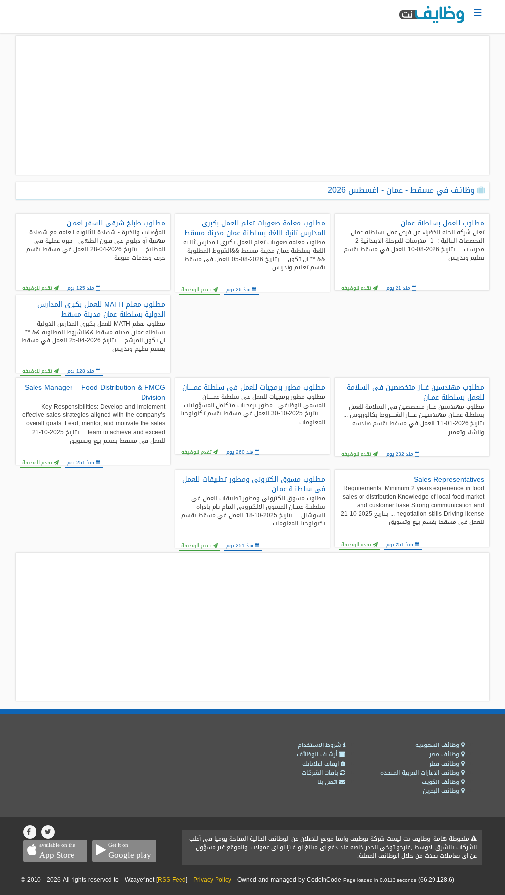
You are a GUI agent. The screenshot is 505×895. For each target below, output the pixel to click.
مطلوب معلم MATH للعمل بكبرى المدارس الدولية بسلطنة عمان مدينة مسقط (101, 310)
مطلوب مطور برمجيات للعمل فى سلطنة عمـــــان (253, 388)
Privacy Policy (212, 879)
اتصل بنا (328, 782)
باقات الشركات (321, 772)
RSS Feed (172, 879)
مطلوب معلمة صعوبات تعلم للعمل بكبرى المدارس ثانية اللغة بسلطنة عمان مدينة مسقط (254, 228)
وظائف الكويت (441, 782)
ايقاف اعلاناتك (321, 763)
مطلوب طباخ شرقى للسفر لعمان (116, 223)
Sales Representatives (449, 480)
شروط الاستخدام (320, 745)
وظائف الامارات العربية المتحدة (420, 772)
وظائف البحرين (442, 790)
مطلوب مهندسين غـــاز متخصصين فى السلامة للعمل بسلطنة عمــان (415, 393)
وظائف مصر (445, 754)
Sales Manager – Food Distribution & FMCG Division (95, 393)
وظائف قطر (445, 763)
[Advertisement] (252, 105)
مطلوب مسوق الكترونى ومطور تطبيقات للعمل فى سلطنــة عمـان (253, 484)
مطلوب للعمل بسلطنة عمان (442, 223)
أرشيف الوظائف (318, 754)
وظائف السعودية (438, 745)
